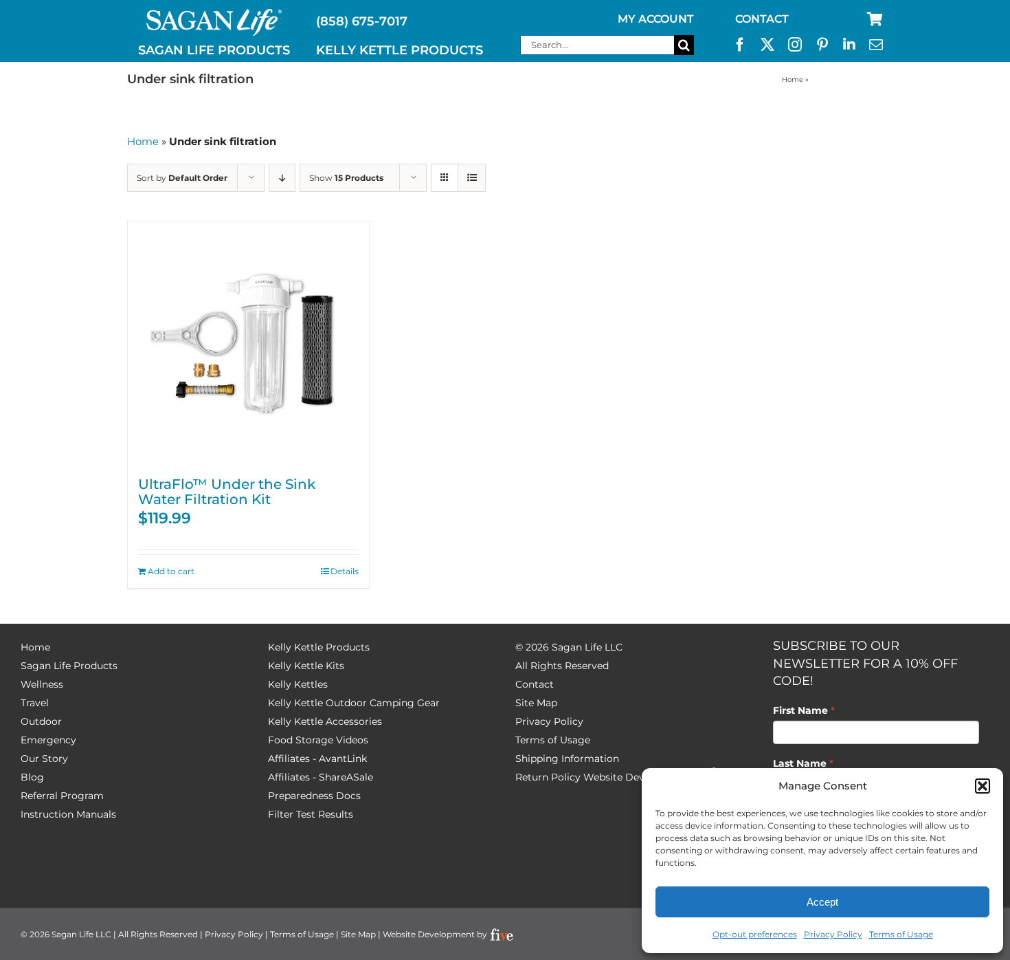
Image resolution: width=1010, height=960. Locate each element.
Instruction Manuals (68, 814)
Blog (32, 777)
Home (792, 79)
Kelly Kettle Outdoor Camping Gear (354, 703)
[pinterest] (822, 45)
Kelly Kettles (298, 684)
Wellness (42, 684)
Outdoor (41, 721)
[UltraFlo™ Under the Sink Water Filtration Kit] (248, 342)
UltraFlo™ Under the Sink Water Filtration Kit (226, 492)
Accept (822, 902)
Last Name (803, 763)
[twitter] (767, 45)
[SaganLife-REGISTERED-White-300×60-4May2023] (214, 14)
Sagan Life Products (69, 665)
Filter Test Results (310, 814)
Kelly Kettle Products (319, 647)
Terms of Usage (901, 934)
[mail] (876, 45)
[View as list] (471, 177)
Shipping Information (567, 758)
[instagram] (795, 45)
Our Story (44, 758)
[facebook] (740, 45)
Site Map (536, 703)
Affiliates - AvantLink (317, 758)
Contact (534, 684)
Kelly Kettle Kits (306, 665)
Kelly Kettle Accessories (325, 721)
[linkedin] (849, 45)
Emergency (48, 740)
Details (344, 571)
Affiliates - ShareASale (320, 777)
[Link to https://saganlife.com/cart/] (875, 19)
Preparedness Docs (314, 795)
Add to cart (171, 571)
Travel (35, 703)
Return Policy (548, 777)
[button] (982, 786)
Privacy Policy (833, 934)
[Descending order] (282, 178)
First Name (804, 710)
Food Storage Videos (318, 740)
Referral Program (62, 795)
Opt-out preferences (754, 934)
